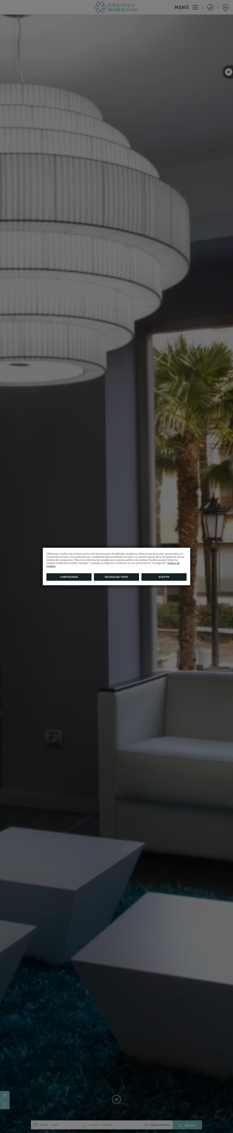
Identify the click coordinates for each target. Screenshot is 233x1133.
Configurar (69, 577)
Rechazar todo (116, 577)
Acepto (164, 577)
